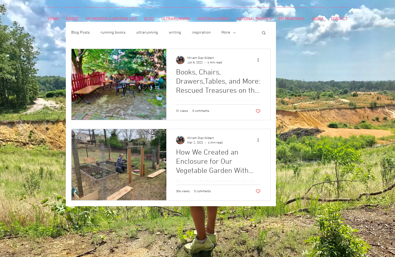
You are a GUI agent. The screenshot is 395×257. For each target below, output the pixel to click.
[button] (263, 33)
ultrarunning (147, 32)
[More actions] (260, 60)
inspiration (201, 32)
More (225, 32)
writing (175, 32)
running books (112, 32)
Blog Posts (80, 32)
